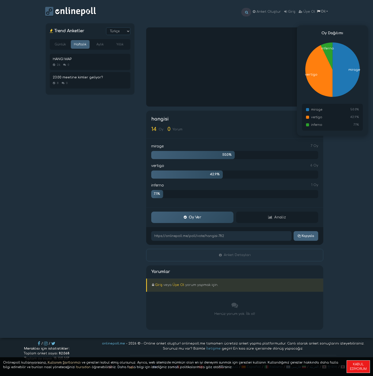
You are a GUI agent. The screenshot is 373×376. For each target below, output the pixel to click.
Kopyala (307, 236)
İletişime (213, 348)
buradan (83, 367)
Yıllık (120, 44)
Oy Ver (195, 217)
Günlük (60, 44)
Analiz (280, 217)
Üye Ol (308, 11)
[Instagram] (46, 343)
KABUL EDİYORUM (358, 367)
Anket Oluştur (268, 11)
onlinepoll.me (113, 343)
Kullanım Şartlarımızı (64, 362)
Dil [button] (323, 11)
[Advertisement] (234, 66)
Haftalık (80, 44)
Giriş (291, 11)
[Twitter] (53, 343)
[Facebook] (39, 343)
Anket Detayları (237, 255)
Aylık (100, 44)
